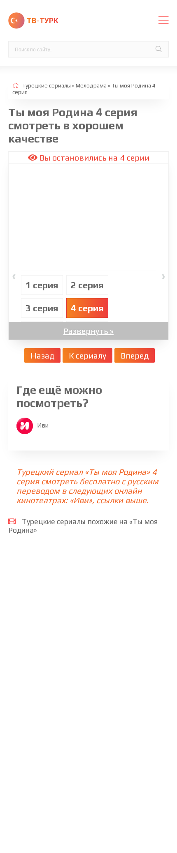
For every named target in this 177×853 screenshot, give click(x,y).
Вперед (135, 355)
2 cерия (87, 285)
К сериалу (87, 355)
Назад (42, 355)
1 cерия (42, 285)
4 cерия (87, 308)
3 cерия (42, 308)
